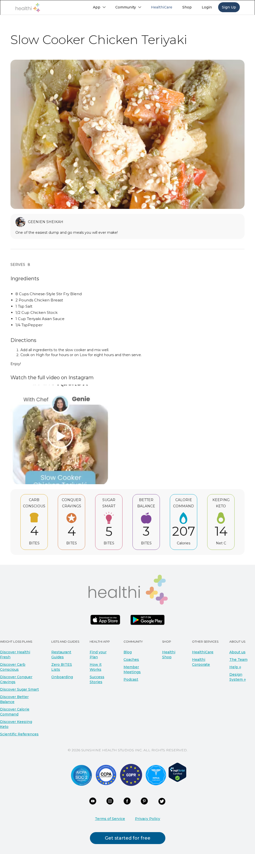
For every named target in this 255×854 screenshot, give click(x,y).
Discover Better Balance (14, 699)
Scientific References (19, 734)
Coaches (131, 659)
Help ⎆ (235, 667)
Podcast (131, 679)
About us (237, 652)
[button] (99, 7)
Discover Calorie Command (14, 711)
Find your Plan (98, 654)
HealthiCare (202, 652)
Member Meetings (132, 669)
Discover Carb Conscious (12, 667)
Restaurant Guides (61, 654)
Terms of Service (110, 818)
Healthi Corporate (201, 662)
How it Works (96, 667)
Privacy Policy (147, 818)
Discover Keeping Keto (16, 724)
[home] (27, 7)
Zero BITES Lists (61, 667)
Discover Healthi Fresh (15, 654)
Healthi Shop (168, 654)
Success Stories (97, 679)
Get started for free (127, 838)
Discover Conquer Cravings (16, 679)
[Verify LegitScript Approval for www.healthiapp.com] (177, 772)
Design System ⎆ (237, 677)
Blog (128, 652)
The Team (238, 659)
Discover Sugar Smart (19, 689)
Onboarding (62, 677)
